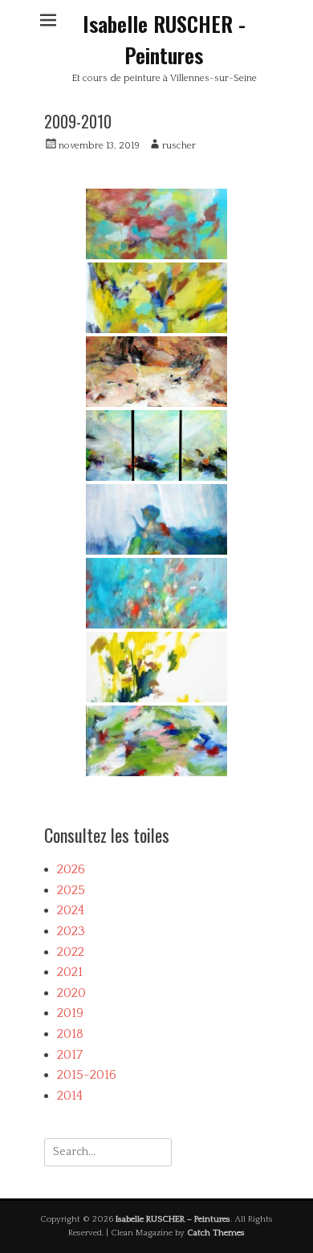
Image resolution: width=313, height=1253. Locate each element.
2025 (71, 890)
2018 (70, 1034)
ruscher (179, 145)
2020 (71, 993)
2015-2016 (86, 1075)
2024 (70, 910)
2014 (70, 1095)
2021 (70, 972)
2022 (70, 952)
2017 (70, 1055)
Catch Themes (216, 1233)
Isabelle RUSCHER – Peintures (173, 1219)
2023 (71, 931)
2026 (71, 869)
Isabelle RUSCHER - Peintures (164, 39)
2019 (70, 1013)
